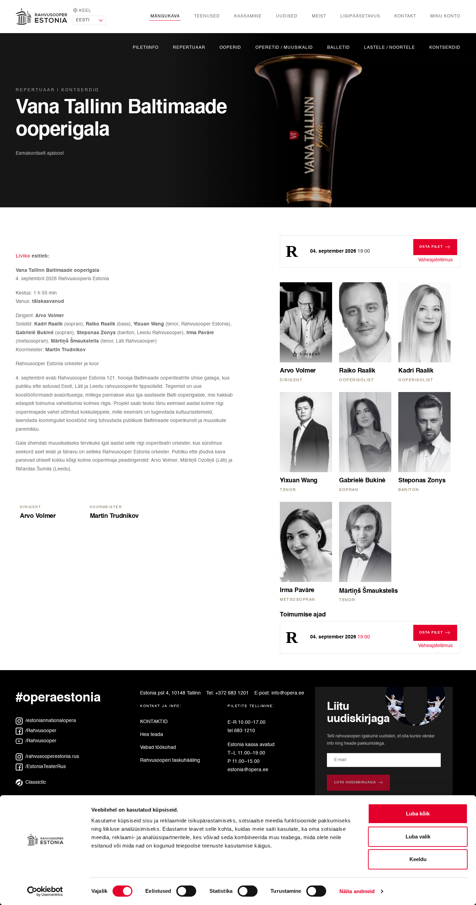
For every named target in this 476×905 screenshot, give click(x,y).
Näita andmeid (357, 891)
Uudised (287, 16)
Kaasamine (248, 16)
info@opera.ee (287, 693)
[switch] (186, 891)
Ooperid (230, 47)
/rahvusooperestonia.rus (51, 756)
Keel (84, 10)
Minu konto (445, 16)
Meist (319, 16)
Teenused (207, 16)
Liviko (24, 256)
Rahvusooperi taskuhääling (170, 760)
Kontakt (405, 16)
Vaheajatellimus (435, 259)
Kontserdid (444, 47)
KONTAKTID (154, 721)
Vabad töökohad (158, 747)
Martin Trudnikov (114, 516)
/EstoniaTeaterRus (45, 766)
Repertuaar (189, 47)
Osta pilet (438, 246)
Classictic (35, 782)
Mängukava (165, 16)
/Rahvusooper (40, 730)
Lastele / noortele (389, 47)
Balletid (338, 47)
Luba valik (418, 836)
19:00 (340, 637)
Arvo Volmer (38, 516)
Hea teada (151, 734)
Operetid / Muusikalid (284, 47)
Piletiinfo (146, 47)
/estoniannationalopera (50, 720)
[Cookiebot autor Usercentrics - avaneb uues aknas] (45, 891)
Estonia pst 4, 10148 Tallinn (170, 693)
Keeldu (418, 859)
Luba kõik (418, 813)
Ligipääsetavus (360, 16)
